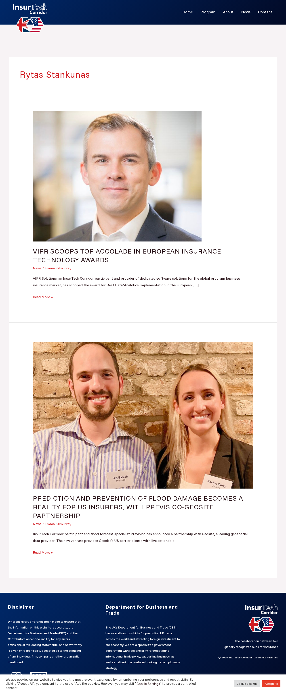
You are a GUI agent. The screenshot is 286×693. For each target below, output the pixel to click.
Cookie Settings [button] (247, 683)
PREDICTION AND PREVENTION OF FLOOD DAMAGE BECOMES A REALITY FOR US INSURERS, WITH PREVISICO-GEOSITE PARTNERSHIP (138, 507)
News (245, 12)
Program (207, 12)
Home (187, 12)
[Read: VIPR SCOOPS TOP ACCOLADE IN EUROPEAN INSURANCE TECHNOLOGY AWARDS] (117, 176)
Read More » (43, 296)
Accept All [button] (271, 683)
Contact (265, 12)
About (228, 12)
